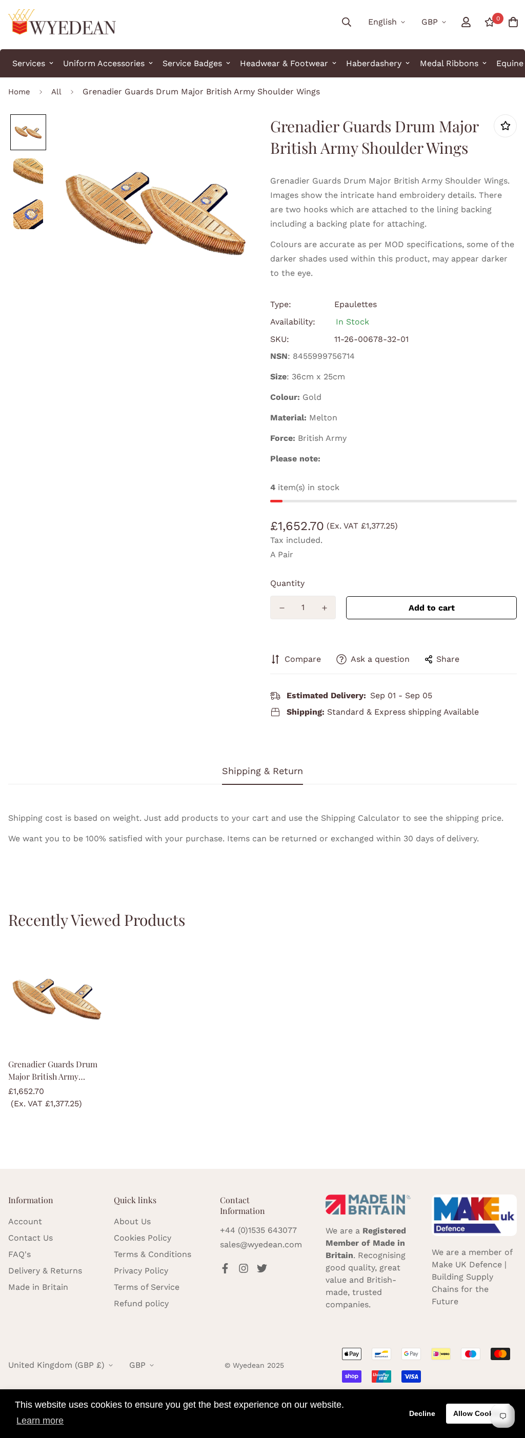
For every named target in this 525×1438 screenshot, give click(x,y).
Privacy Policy (141, 1270)
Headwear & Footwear (284, 63)
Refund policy (141, 1303)
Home (19, 91)
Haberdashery (373, 63)
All (56, 91)
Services (28, 63)
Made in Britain (38, 1287)
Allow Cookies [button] (478, 1413)
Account (25, 1221)
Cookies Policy (142, 1238)
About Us (132, 1221)
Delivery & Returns (45, 1270)
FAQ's (19, 1254)
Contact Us (30, 1238)
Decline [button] (422, 1413)
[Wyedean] (62, 22)
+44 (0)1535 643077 (258, 1230)
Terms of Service (146, 1287)
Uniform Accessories (104, 63)
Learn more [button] (40, 1420)
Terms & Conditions (152, 1254)
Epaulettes (355, 304)
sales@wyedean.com (261, 1244)
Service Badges (192, 63)
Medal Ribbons (449, 63)
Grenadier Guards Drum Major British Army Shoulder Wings (52, 1071)
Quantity (287, 583)
